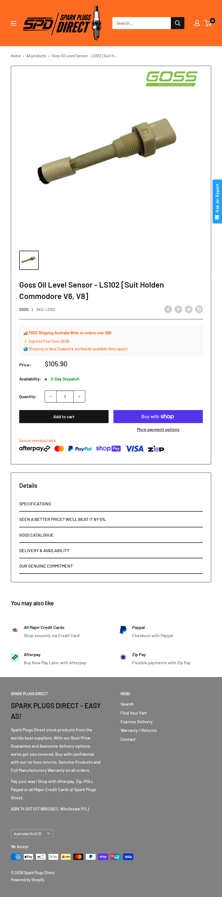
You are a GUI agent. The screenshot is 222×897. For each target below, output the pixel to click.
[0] (208, 23)
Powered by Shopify (27, 879)
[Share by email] (199, 309)
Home (16, 55)
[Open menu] (13, 23)
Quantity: (28, 396)
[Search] (177, 23)
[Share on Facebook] (168, 309)
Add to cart (63, 416)
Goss (23, 309)
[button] (111, 504)
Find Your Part (133, 712)
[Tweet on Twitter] (188, 309)
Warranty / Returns (138, 730)
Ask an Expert (217, 199)
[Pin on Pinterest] (178, 309)
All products (36, 55)
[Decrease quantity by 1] (50, 396)
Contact (128, 739)
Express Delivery (136, 721)
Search (127, 703)
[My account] (197, 23)
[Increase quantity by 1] (79, 396)
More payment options (158, 429)
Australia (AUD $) (27, 833)
